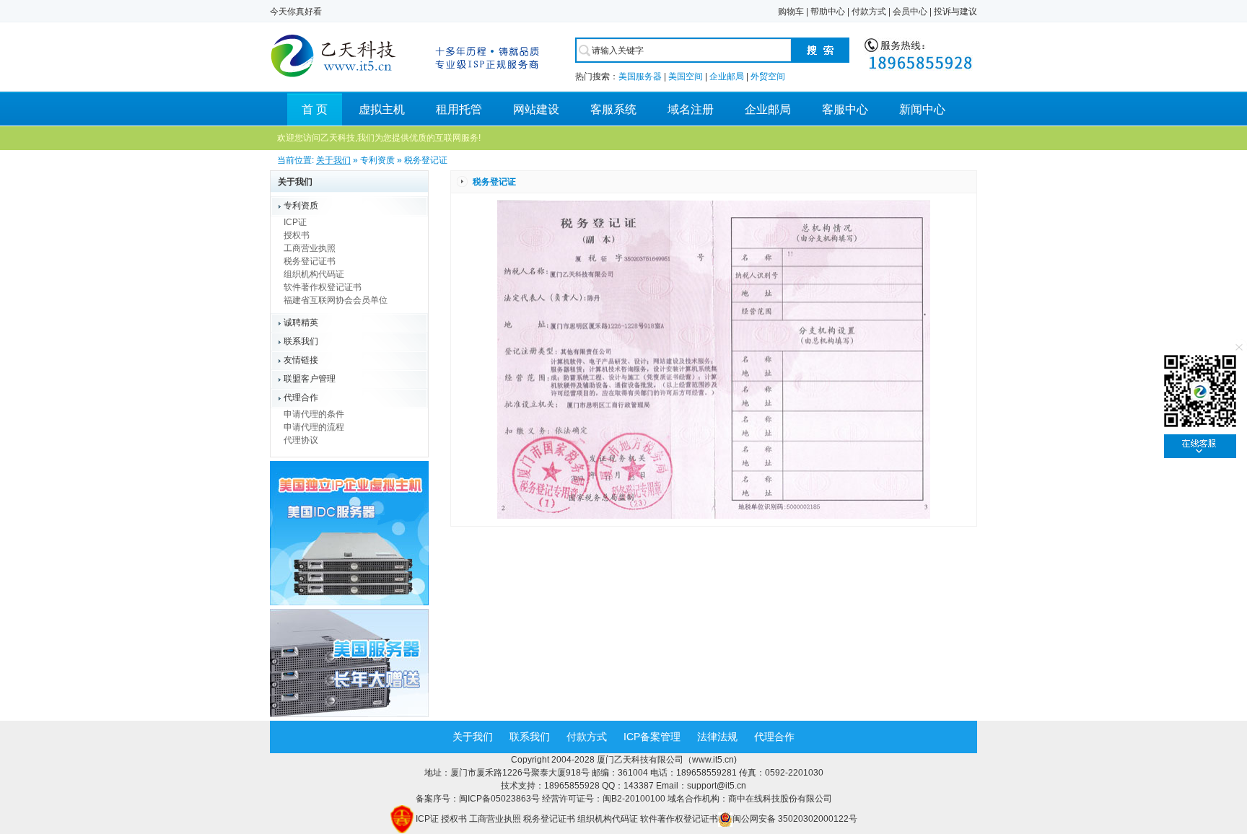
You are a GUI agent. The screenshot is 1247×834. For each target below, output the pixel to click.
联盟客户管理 (310, 379)
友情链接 (301, 360)
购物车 (791, 11)
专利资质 (301, 206)
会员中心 (910, 11)
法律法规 (717, 736)
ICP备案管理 (652, 736)
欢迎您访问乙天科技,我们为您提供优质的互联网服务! (379, 138)
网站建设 (536, 109)
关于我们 (333, 160)
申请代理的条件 (314, 414)
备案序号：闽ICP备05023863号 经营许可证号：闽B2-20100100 (542, 799)
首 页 (315, 109)
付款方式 (869, 11)
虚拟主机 (382, 109)
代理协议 (301, 440)
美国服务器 (640, 76)
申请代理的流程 (314, 427)
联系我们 (301, 341)
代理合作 (301, 397)
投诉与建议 (955, 11)
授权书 (297, 235)
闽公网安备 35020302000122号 (794, 819)
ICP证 (295, 222)
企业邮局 (726, 76)
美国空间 (685, 76)
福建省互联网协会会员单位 (336, 300)
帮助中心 (827, 11)
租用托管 (459, 109)
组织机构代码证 (314, 274)
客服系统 (613, 109)
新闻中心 (922, 109)
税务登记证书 (310, 261)
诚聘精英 (301, 322)
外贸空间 (768, 76)
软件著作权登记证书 (323, 287)
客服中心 (845, 109)
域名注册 (691, 109)
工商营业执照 (310, 248)
